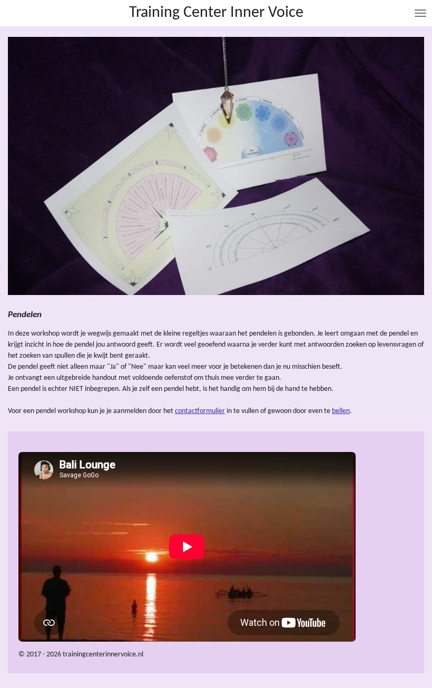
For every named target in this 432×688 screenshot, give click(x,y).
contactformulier (200, 411)
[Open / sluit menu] (420, 13)
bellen (341, 411)
